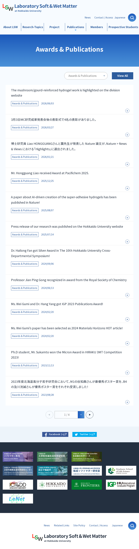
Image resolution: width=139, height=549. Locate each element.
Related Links (61, 525)
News (88, 17)
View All (122, 75)
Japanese (119, 17)
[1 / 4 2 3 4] (69, 415)
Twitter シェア (87, 434)
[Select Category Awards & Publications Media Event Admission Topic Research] (86, 75)
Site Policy (79, 525)
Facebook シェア (58, 434)
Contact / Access (103, 17)
